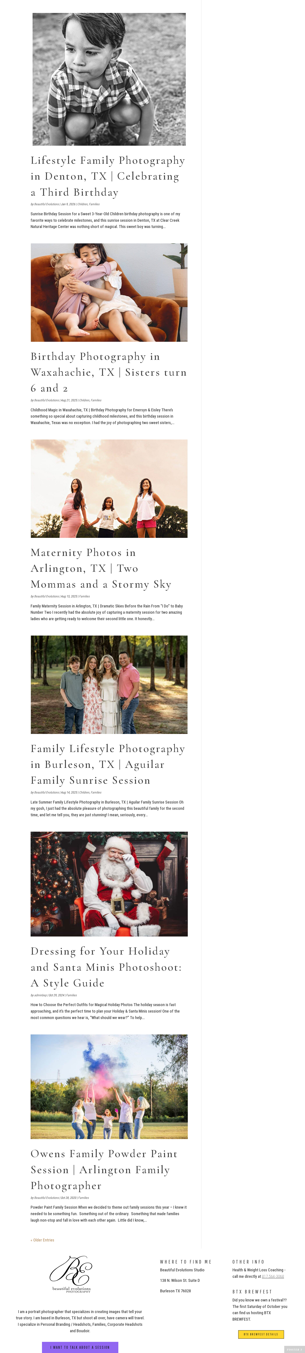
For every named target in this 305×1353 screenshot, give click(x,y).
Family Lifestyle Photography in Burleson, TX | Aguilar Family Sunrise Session (108, 764)
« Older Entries (42, 1240)
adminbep (40, 995)
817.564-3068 (273, 1276)
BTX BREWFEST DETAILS (261, 1334)
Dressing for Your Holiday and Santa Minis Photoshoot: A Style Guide (106, 967)
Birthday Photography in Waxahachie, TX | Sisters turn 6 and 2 (109, 372)
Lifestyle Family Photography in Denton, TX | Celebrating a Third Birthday (108, 176)
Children (82, 204)
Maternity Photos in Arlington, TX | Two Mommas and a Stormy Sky (101, 568)
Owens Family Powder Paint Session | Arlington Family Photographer (104, 1169)
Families (94, 204)
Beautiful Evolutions (46, 204)
